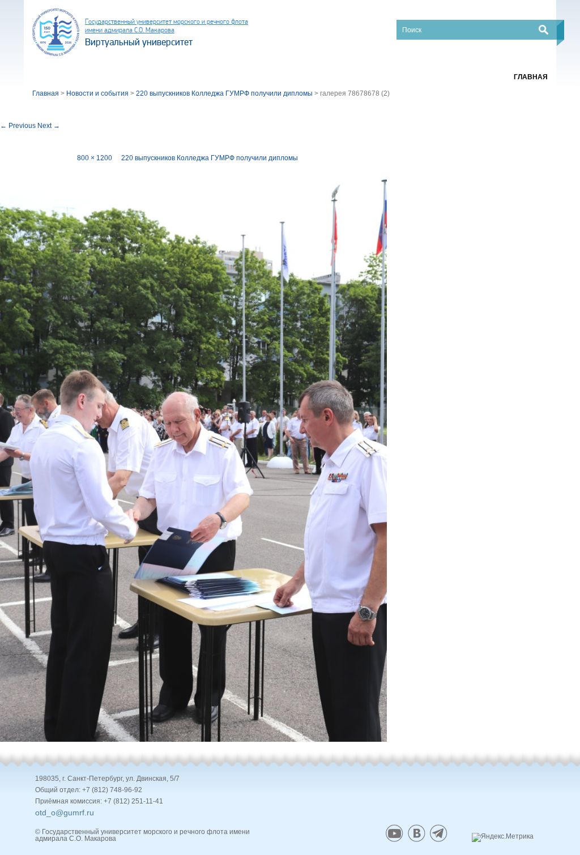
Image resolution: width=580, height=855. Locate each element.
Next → (48, 126)
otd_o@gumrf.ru (64, 812)
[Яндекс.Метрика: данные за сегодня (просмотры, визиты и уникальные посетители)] (503, 837)
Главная (531, 77)
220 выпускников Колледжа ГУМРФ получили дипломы (209, 158)
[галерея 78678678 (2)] (193, 452)
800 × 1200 (94, 158)
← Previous (18, 126)
